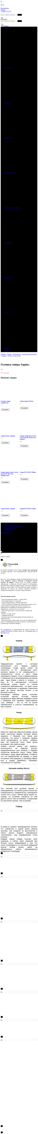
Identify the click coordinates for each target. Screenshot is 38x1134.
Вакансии (7, 530)
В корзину (5, 409)
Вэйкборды (7, 137)
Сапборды (7, 102)
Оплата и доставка (9, 528)
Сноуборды (7, 243)
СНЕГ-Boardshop (6, 533)
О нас (6, 351)
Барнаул (3, 10)
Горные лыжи (8, 278)
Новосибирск (5, 8)
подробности (7, 629)
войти (5, 19)
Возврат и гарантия (10, 525)
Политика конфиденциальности (14, 526)
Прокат (6, 348)
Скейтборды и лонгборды (12, 208)
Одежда (6, 313)
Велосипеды (8, 67)
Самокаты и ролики (10, 172)
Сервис (6, 349)
